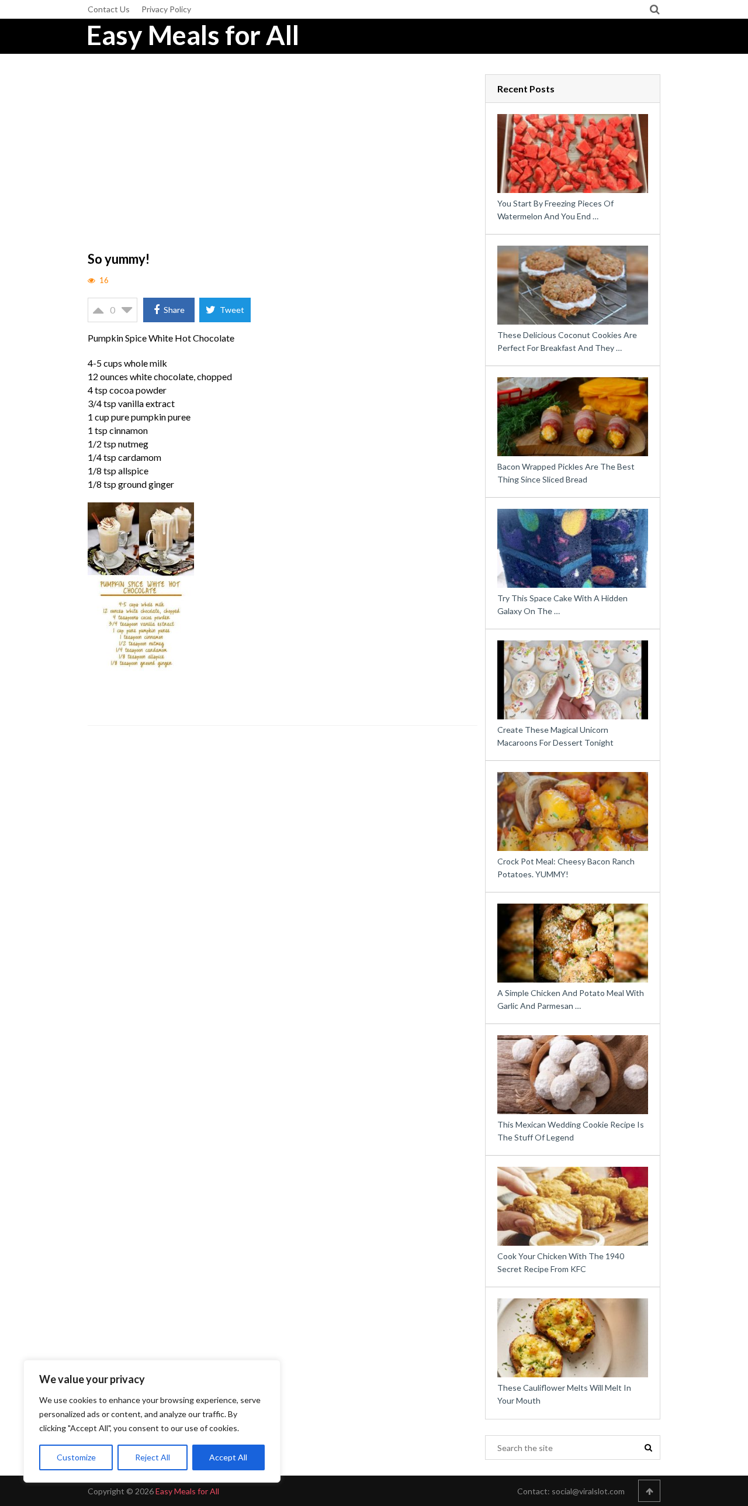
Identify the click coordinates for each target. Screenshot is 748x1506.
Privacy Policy (166, 9)
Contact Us (109, 9)
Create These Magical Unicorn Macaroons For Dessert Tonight (555, 736)
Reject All (152, 1457)
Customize (76, 1457)
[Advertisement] (283, 161)
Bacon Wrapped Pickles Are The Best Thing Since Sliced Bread (566, 472)
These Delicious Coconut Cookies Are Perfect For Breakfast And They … (567, 341)
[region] (151, 1421)
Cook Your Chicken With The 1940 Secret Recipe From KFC (560, 1262)
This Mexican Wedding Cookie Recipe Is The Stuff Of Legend (570, 1130)
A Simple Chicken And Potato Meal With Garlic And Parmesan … (570, 999)
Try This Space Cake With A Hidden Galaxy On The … (562, 604)
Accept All (228, 1457)
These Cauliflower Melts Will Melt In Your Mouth (564, 1394)
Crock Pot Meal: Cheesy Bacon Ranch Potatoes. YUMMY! (566, 867)
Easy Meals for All (192, 35)
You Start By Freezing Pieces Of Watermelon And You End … (555, 209)
